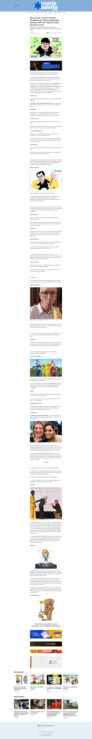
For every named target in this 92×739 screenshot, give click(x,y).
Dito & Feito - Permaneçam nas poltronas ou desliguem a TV (54, 688)
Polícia (46, 12)
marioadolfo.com (37, 83)
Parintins (50, 12)
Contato (52, 731)
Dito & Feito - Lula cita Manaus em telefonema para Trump (20, 688)
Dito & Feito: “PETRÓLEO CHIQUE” (37, 687)
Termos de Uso (47, 731)
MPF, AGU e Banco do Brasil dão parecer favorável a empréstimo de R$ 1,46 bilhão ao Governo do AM (70, 713)
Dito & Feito (37, 12)
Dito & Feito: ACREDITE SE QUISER (70, 687)
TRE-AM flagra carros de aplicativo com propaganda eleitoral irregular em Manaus (21, 713)
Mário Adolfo (32, 32)
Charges (55, 12)
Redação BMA (65, 689)
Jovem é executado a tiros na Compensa (37, 712)
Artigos (59, 12)
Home (27, 12)
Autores (64, 12)
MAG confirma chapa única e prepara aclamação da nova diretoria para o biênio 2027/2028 (54, 713)
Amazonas (31, 12)
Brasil (42, 12)
